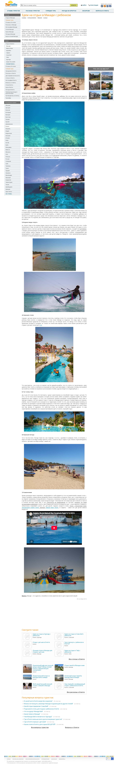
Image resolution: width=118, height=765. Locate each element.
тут (41, 325)
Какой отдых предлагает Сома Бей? (36, 706)
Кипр (7, 140)
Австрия (8, 107)
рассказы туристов (33, 11)
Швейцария (9, 187)
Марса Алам (9, 48)
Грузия (7, 121)
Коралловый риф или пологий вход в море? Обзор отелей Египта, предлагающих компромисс (43, 667)
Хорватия (8, 180)
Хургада (8, 59)
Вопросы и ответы (11, 82)
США (7, 163)
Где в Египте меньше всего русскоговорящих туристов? (43, 719)
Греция (8, 119)
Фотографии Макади (11, 27)
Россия (7, 159)
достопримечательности (32, 759)
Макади (8, 46)
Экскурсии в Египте (11, 71)
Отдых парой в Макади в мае (74, 665)
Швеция (8, 189)
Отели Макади (10, 29)
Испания (8, 135)
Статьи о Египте (10, 78)
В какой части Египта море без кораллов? (38, 701)
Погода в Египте (10, 89)
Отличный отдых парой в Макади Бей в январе (73, 676)
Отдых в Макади (10, 18)
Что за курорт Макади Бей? (33, 711)
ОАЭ (7, 154)
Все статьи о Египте (77, 659)
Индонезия (9, 133)
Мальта (8, 149)
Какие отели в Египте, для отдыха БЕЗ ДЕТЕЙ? (39, 724)
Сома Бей (8, 55)
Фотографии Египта (11, 80)
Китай (7, 142)
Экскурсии (86, 11)
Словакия (8, 161)
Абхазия (8, 105)
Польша (8, 156)
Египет (7, 126)
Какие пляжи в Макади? (32, 714)
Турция (8, 170)
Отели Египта (9, 85)
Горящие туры (51, 11)
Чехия (7, 184)
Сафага (8, 53)
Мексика (8, 152)
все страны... (9, 193)
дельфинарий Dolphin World (30, 507)
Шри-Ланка (9, 191)
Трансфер (8, 98)
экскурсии (54, 759)
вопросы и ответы (102, 11)
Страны (24, 17)
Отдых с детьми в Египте (41, 642)
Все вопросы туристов (40, 727)
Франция (8, 177)
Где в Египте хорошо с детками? (35, 722)
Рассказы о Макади (11, 25)
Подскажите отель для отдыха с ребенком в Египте (41, 709)
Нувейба (8, 50)
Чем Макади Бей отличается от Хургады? (38, 717)
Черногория (9, 182)
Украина (8, 173)
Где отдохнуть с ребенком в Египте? (74, 643)
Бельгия (8, 110)
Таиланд (8, 166)
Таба (7, 57)
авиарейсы (62, 759)
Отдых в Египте (10, 44)
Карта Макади (10, 32)
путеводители (45, 759)
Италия (8, 138)
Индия (7, 131)
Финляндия (9, 175)
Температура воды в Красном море (11, 92)
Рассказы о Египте (11, 73)
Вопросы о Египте (72, 727)
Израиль (8, 128)
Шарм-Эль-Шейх (10, 62)
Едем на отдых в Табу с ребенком (72, 651)
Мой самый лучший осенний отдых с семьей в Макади (42, 685)
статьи (8, 759)
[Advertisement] (54, 24)
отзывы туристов (13, 11)
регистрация (94, 5)
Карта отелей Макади (12, 36)
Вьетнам (8, 117)
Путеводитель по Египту (12, 95)
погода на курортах (69, 11)
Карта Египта (9, 87)
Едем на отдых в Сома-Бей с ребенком (74, 634)
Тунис (7, 168)
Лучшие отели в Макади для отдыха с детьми (42, 651)
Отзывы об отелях (11, 22)
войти (84, 5)
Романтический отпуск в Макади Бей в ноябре (41, 676)
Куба (7, 145)
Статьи (45, 17)
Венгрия (8, 114)
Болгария (8, 112)
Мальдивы (8, 147)
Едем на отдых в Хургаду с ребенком (42, 634)
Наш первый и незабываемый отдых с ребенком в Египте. (74, 685)
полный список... (10, 64)
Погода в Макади (10, 34)
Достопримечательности (13, 75)
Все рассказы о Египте (76, 692)
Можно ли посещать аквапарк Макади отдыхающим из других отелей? (48, 704)
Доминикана (9, 124)
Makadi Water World (52, 507)
